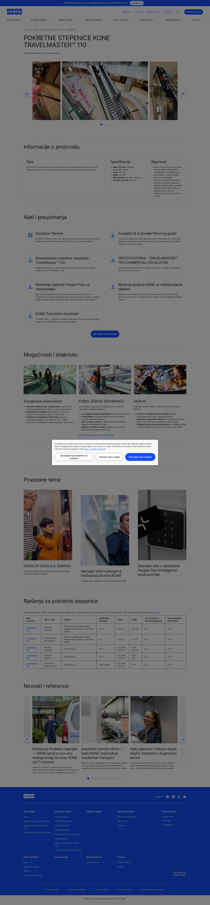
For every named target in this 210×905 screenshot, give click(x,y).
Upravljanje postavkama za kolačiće (74, 457)
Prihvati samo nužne (109, 457)
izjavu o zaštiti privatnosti (94, 449)
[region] (105, 452)
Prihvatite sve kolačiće (140, 457)
